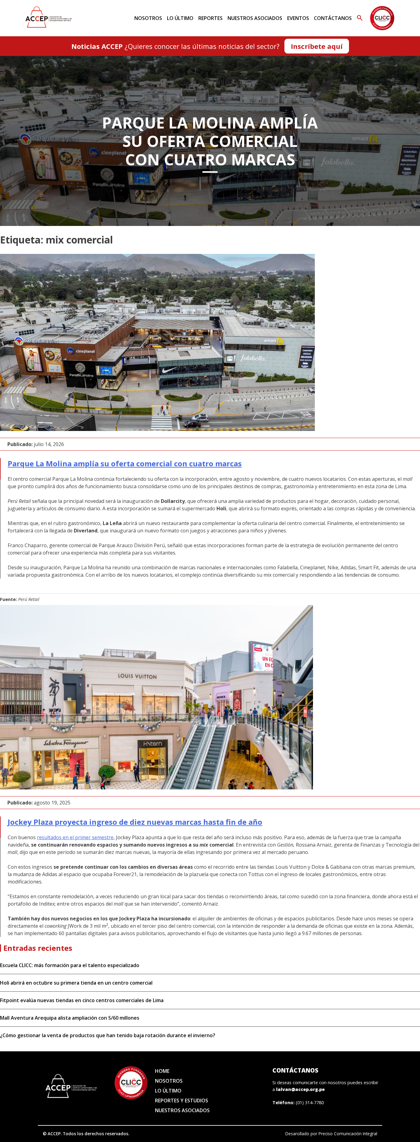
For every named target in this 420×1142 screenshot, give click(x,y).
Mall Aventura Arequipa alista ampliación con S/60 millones (69, 1017)
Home (162, 1071)
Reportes (210, 18)
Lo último (180, 18)
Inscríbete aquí (317, 46)
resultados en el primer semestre (75, 837)
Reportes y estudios (181, 1100)
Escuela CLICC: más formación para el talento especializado (69, 965)
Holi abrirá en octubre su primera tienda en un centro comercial (76, 982)
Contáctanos (333, 18)
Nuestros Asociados (255, 18)
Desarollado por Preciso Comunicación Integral (331, 1133)
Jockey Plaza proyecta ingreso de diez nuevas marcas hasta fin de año (135, 822)
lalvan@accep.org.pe (300, 1089)
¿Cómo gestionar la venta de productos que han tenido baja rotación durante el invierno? (107, 1035)
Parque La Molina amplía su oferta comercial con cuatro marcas (125, 463)
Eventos (298, 18)
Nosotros (148, 18)
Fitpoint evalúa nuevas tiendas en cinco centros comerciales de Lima (82, 1000)
